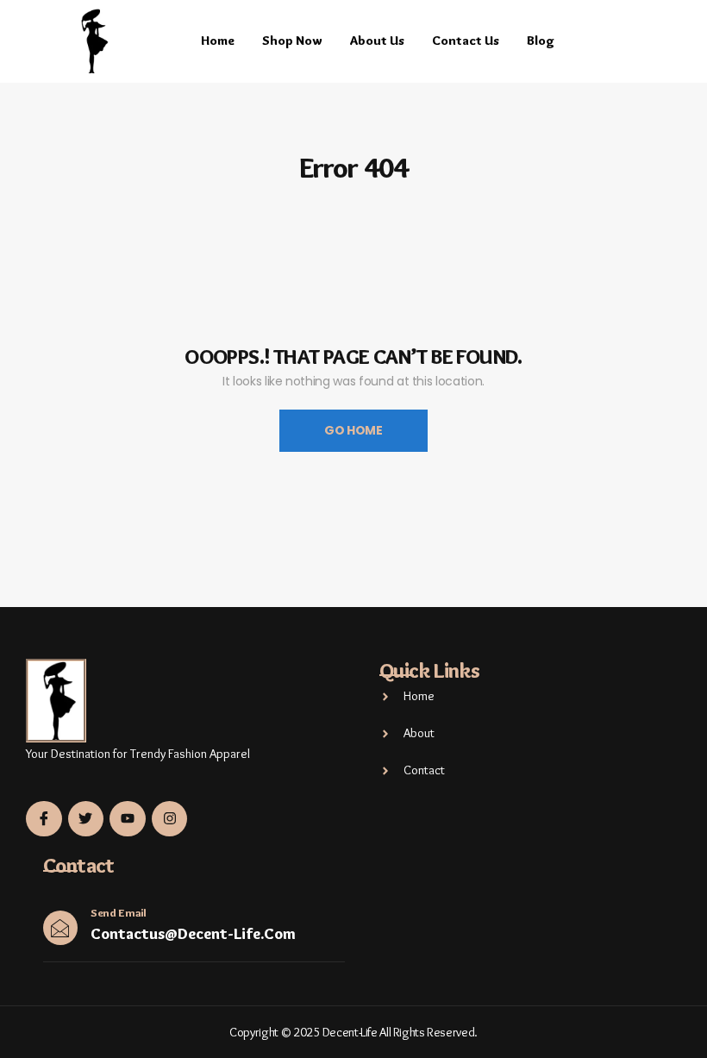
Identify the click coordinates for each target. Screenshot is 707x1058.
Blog (540, 40)
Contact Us (465, 40)
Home (218, 40)
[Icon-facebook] (44, 819)
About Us (377, 40)
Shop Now (292, 40)
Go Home (353, 430)
